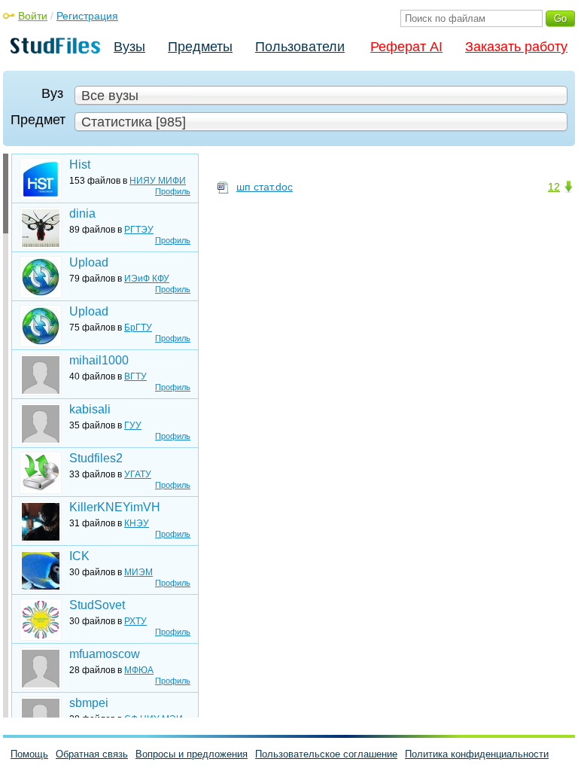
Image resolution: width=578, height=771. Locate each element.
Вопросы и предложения (191, 754)
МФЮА (139, 670)
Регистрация (87, 16)
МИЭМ (138, 572)
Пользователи (300, 46)
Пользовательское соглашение (326, 754)
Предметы (200, 46)
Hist (79, 164)
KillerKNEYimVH (114, 507)
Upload (88, 262)
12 (554, 187)
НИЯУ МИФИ (157, 180)
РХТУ (135, 621)
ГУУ (132, 425)
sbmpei (88, 702)
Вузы (129, 46)
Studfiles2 (96, 458)
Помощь (29, 754)
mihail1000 (99, 360)
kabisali (90, 409)
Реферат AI (406, 46)
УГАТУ (137, 474)
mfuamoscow (104, 654)
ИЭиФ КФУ (146, 278)
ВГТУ (135, 376)
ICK (79, 556)
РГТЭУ (139, 229)
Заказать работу (516, 46)
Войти (32, 16)
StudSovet (97, 605)
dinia (82, 213)
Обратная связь (92, 754)
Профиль (172, 191)
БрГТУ (138, 327)
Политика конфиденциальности (477, 754)
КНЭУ (136, 523)
